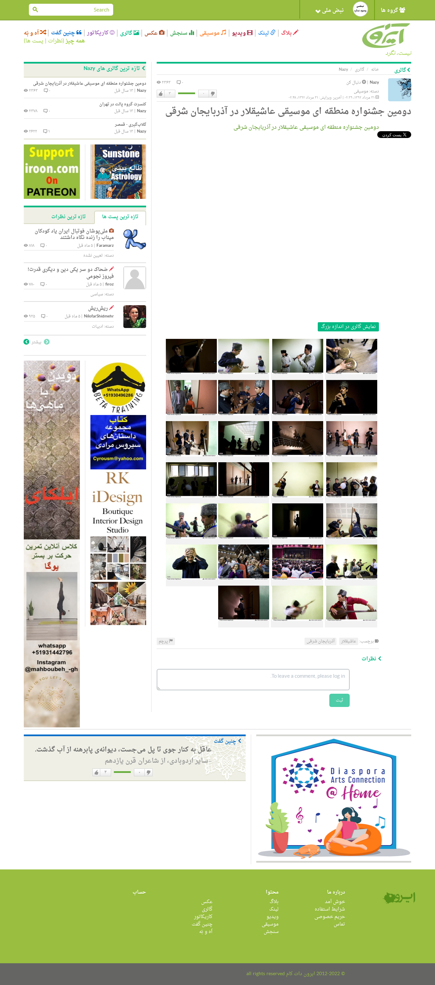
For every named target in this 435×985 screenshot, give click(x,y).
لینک (264, 33)
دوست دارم (160, 94)
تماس (339, 924)
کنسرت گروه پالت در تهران (122, 104)
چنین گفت (63, 33)
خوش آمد (335, 901)
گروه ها (390, 10)
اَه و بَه (32, 33)
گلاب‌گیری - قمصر (130, 124)
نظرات (55, 41)
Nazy (374, 82)
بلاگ (287, 33)
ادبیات (97, 326)
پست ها (34, 41)
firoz (109, 284)
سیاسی (96, 294)
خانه (375, 69)
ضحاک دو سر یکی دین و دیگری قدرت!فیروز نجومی (71, 273)
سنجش (179, 33)
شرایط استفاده (330, 909)
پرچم (164, 641)
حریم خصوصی (329, 916)
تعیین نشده (93, 255)
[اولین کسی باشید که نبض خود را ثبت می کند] (360, 9)
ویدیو (239, 33)
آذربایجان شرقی (320, 641)
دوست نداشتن (212, 94)
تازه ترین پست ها (120, 217)
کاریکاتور (98, 33)
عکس (151, 33)
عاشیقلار (348, 641)
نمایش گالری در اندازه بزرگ (348, 326)
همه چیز (75, 41)
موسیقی (210, 33)
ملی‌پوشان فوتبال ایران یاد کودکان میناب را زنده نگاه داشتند (74, 235)
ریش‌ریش (98, 308)
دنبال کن (354, 82)
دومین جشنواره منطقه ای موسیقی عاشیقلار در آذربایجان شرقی (305, 127)
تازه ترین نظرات (68, 217)
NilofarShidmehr (99, 316)
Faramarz (105, 245)
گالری (127, 33)
